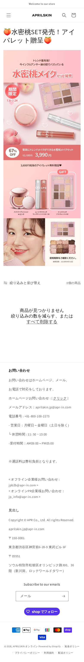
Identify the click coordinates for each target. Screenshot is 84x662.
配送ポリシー (65, 652)
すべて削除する (42, 321)
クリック (60, 398)
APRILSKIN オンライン (25, 646)
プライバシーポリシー (27, 652)
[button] (8, 15)
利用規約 (49, 652)
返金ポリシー (72, 646)
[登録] (63, 596)
